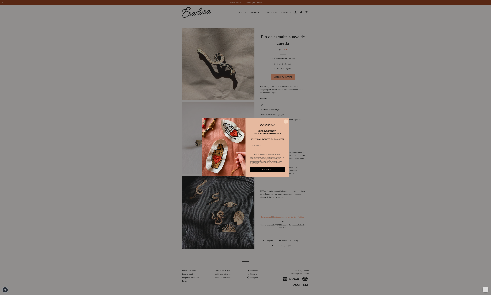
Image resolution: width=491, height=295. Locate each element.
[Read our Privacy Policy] (283, 158)
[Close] (286, 121)
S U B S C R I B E (267, 169)
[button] (5, 290)
